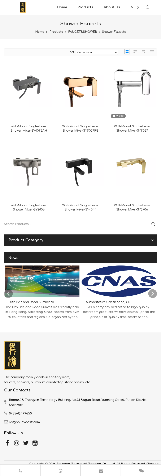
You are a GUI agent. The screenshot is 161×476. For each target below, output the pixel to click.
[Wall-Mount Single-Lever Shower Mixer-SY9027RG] (80, 82)
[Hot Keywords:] (153, 224)
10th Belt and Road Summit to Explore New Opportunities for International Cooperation (33, 302)
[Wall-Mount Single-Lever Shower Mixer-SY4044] (80, 161)
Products (85, 7)
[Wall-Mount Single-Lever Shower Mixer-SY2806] (28, 161)
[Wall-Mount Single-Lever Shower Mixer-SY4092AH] (28, 82)
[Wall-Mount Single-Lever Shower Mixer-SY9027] (132, 82)
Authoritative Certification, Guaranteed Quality (109, 302)
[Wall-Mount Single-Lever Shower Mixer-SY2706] (132, 161)
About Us (112, 7)
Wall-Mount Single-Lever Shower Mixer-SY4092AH (29, 128)
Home (62, 7)
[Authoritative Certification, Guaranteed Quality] (119, 297)
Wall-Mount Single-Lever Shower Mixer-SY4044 (80, 207)
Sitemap (152, 464)
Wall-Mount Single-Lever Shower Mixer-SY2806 (29, 207)
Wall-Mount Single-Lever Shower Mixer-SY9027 (132, 128)
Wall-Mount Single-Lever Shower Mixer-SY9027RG (80, 128)
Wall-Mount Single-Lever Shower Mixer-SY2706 (132, 207)
